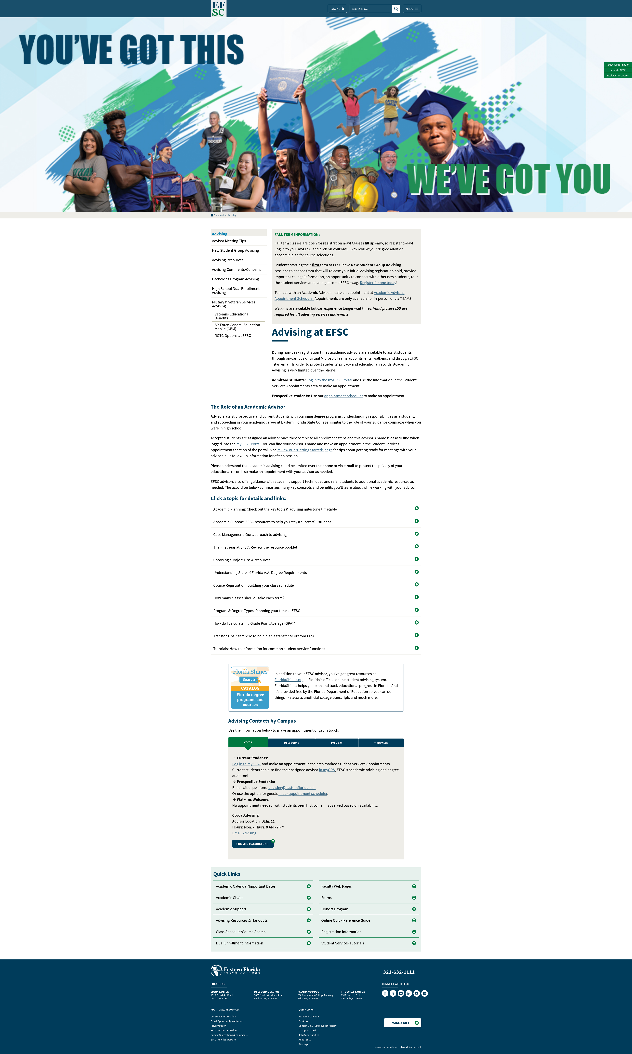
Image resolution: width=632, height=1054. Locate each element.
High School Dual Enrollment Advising (236, 290)
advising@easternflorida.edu (292, 787)
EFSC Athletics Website (223, 1039)
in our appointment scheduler (302, 793)
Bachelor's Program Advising (235, 279)
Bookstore (304, 1021)
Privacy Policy (218, 1025)
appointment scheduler (343, 395)
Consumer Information (223, 1016)
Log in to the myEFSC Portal (329, 380)
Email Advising (244, 833)
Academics (220, 215)
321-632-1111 (399, 972)
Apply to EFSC (618, 70)
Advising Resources (227, 259)
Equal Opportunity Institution (227, 1021)
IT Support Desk (307, 1030)
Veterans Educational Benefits (232, 316)
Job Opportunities (309, 1035)
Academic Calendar (309, 1016)
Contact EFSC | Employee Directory (317, 1025)
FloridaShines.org (289, 679)
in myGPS (327, 769)
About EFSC (305, 1039)
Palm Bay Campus (308, 991)
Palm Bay (336, 742)
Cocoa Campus (220, 991)
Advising (232, 215)
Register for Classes (618, 75)
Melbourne (291, 742)
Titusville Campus (353, 991)
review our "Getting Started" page (304, 449)
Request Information (617, 64)
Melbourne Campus (266, 991)
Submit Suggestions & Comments (229, 1035)
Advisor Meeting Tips (229, 240)
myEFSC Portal (248, 443)
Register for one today (378, 282)
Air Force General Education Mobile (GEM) (237, 326)
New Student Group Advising (235, 250)
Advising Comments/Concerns (236, 269)
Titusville (381, 742)
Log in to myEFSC (246, 763)
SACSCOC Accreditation (224, 1030)
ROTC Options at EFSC (233, 335)
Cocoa (248, 742)
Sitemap (303, 1044)
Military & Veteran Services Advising (233, 304)
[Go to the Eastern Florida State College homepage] (235, 970)
